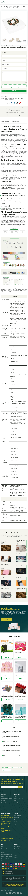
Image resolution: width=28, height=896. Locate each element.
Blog (2, 846)
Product (6, 6)
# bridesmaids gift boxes (7, 767)
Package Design (4, 802)
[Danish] (6, 864)
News (2, 860)
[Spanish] (3, 868)
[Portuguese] (21, 866)
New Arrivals (17, 819)
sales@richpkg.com (9, 873)
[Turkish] (14, 868)
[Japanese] (8, 866)
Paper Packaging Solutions (19, 824)
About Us (3, 796)
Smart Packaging (17, 826)
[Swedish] (6, 868)
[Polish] (19, 866)
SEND (20, 787)
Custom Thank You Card (6, 833)
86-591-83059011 (8, 871)
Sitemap (16, 857)
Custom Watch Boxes (5, 840)
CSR (2, 809)
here (17, 291)
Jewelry (16, 796)
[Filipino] (14, 864)
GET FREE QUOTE (6, 619)
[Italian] (6, 866)
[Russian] (24, 866)
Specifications (15, 121)
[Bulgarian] (3, 864)
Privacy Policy (4, 890)
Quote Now (7, 657)
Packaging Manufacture (6, 804)
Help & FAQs (17, 846)
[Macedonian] (14, 866)
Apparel (16, 802)
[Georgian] (21, 864)
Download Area (17, 848)
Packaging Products (5, 807)
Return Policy (11, 890)
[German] (24, 864)
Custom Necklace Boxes (6, 821)
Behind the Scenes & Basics (6, 854)
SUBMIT (14, 90)
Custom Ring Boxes (5, 815)
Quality (15, 855)
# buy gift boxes (18, 767)
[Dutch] (8, 864)
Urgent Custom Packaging (6, 798)
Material (16, 850)
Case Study (16, 853)
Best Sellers (16, 817)
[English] (11, 864)
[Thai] (11, 868)
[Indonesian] (3, 866)
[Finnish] (16, 864)
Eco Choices (16, 821)
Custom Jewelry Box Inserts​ (7, 836)
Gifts (15, 800)
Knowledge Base (4, 848)
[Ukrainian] (16, 868)
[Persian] (16, 866)
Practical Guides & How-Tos (7, 858)
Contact (3, 800)
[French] (19, 864)
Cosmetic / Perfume (18, 798)
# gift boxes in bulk (6, 770)
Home (2, 6)
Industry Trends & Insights (6, 856)
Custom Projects (17, 815)
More (15, 804)
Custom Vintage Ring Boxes (7, 838)
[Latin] (11, 866)
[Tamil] (8, 868)
